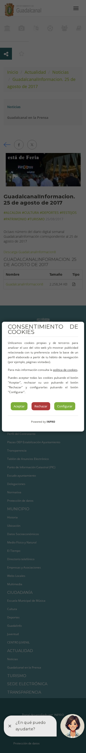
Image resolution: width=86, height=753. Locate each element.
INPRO (51, 421)
